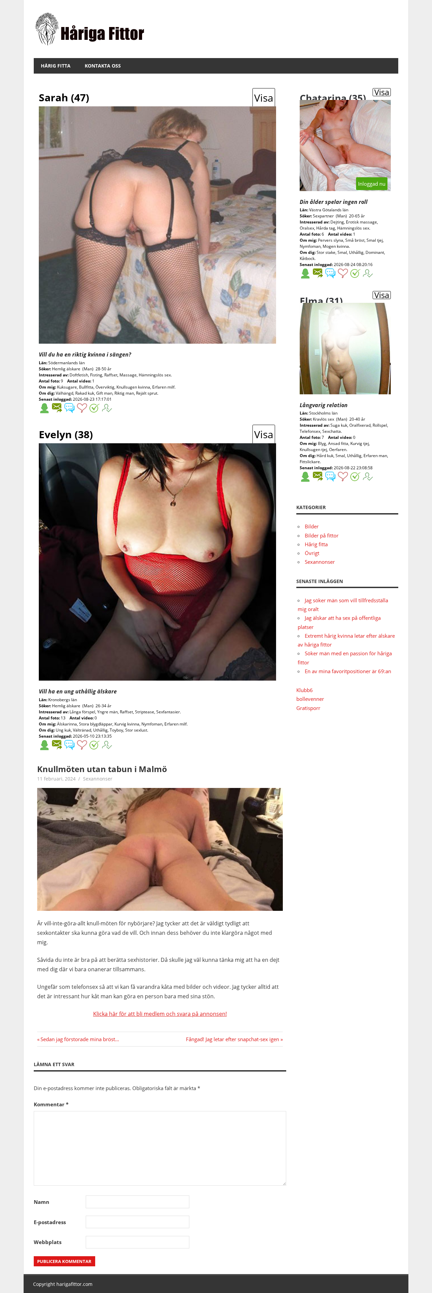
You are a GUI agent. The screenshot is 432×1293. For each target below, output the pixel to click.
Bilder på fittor (322, 535)
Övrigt (312, 553)
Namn (41, 1201)
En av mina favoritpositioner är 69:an (348, 671)
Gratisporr (308, 708)
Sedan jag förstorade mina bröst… (79, 1039)
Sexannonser (97, 778)
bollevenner (310, 698)
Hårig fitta (56, 65)
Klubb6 (304, 690)
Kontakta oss (103, 65)
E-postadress (50, 1222)
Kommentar (51, 1104)
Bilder (312, 526)
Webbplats (47, 1242)
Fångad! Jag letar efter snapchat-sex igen (232, 1039)
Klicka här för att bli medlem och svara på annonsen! (160, 1014)
